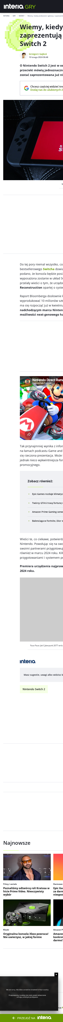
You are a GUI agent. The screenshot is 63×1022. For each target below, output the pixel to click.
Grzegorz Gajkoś (38, 53)
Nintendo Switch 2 (34, 689)
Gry (14, 16)
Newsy (21, 16)
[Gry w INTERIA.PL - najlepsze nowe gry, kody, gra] (30, 6)
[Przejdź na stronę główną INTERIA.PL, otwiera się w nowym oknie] (14, 6)
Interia (6, 16)
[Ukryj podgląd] (56, 974)
